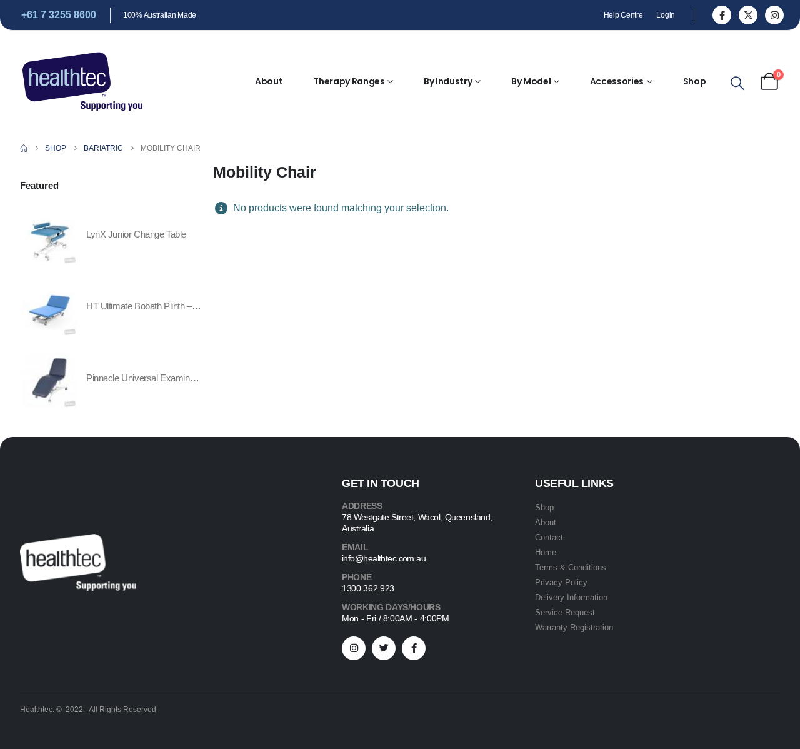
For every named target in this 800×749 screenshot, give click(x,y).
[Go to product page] (49, 237)
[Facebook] (721, 15)
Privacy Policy (561, 582)
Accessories (617, 81)
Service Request (565, 612)
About (268, 81)
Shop (694, 81)
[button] (737, 84)
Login (665, 15)
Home (545, 552)
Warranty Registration (574, 627)
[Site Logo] (82, 81)
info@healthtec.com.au (384, 558)
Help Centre (623, 15)
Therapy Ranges (348, 81)
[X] (748, 15)
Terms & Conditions (570, 567)
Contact (549, 537)
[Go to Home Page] (24, 148)
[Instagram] (774, 15)
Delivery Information (571, 597)
